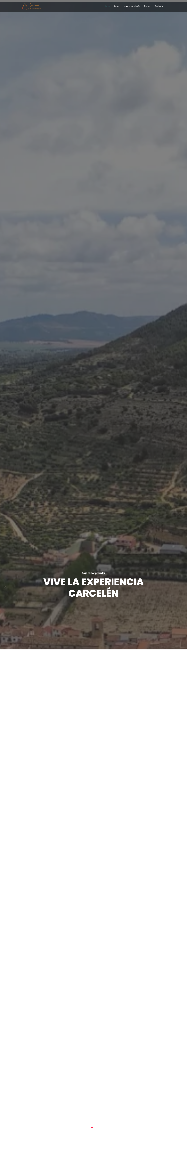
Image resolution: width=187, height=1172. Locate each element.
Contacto (159, 6)
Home (107, 6)
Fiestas (147, 6)
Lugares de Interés (132, 6)
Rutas (116, 6)
